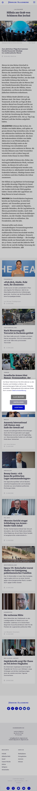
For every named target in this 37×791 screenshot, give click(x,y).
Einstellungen (19, 402)
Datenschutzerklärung (19, 390)
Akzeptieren (18, 407)
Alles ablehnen (18, 397)
